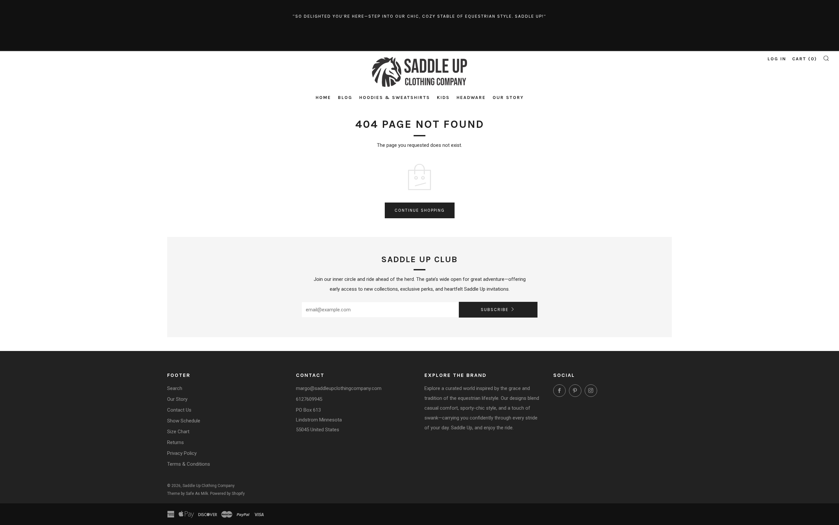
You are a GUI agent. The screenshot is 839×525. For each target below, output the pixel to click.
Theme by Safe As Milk (187, 493)
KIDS (443, 97)
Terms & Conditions (188, 464)
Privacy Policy (182, 453)
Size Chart (178, 432)
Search (174, 388)
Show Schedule (183, 421)
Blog (345, 97)
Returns (175, 442)
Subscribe (495, 309)
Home (323, 97)
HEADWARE (471, 97)
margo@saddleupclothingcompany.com (338, 388)
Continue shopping (420, 210)
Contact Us (179, 410)
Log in (777, 59)
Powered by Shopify (227, 493)
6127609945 (309, 399)
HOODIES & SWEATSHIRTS (394, 97)
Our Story (508, 97)
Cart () (804, 59)
